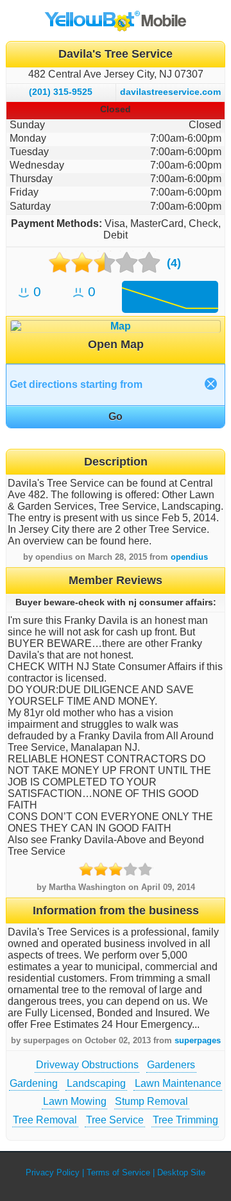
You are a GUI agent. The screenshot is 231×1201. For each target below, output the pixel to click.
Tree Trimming (185, 1119)
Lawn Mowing (75, 1101)
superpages (198, 1040)
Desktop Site (181, 1172)
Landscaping (96, 1083)
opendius (189, 557)
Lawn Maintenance (178, 1083)
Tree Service (115, 1119)
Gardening (34, 1083)
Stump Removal (151, 1101)
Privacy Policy (53, 1172)
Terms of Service (118, 1172)
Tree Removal (45, 1119)
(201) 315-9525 (60, 92)
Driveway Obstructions (87, 1064)
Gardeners (171, 1064)
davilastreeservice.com (170, 92)
